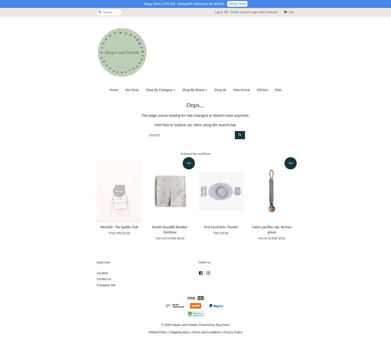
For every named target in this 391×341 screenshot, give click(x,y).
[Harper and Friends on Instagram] (208, 273)
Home (114, 90)
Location (102, 273)
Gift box (262, 90)
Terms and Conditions (206, 332)
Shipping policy (180, 332)
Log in (219, 12)
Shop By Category (159, 90)
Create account (240, 12)
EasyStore (223, 325)
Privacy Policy (233, 332)
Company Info (106, 285)
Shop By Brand (193, 90)
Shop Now (237, 4)
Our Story (132, 90)
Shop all (220, 90)
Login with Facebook (264, 12)
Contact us (104, 279)
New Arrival (241, 90)
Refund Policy (158, 332)
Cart (291, 12)
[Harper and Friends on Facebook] (201, 273)
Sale (278, 90)
